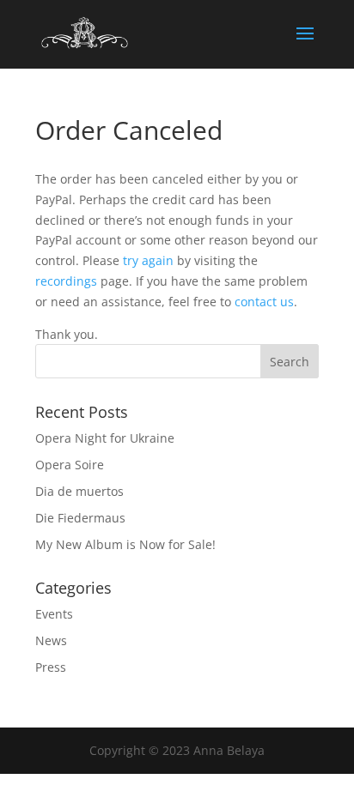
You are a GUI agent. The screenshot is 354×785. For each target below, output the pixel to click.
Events (54, 614)
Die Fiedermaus (80, 518)
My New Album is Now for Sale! (125, 544)
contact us (264, 301)
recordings (66, 281)
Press (50, 667)
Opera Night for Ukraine (104, 438)
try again (148, 260)
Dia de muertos (79, 491)
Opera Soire (69, 464)
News (51, 640)
